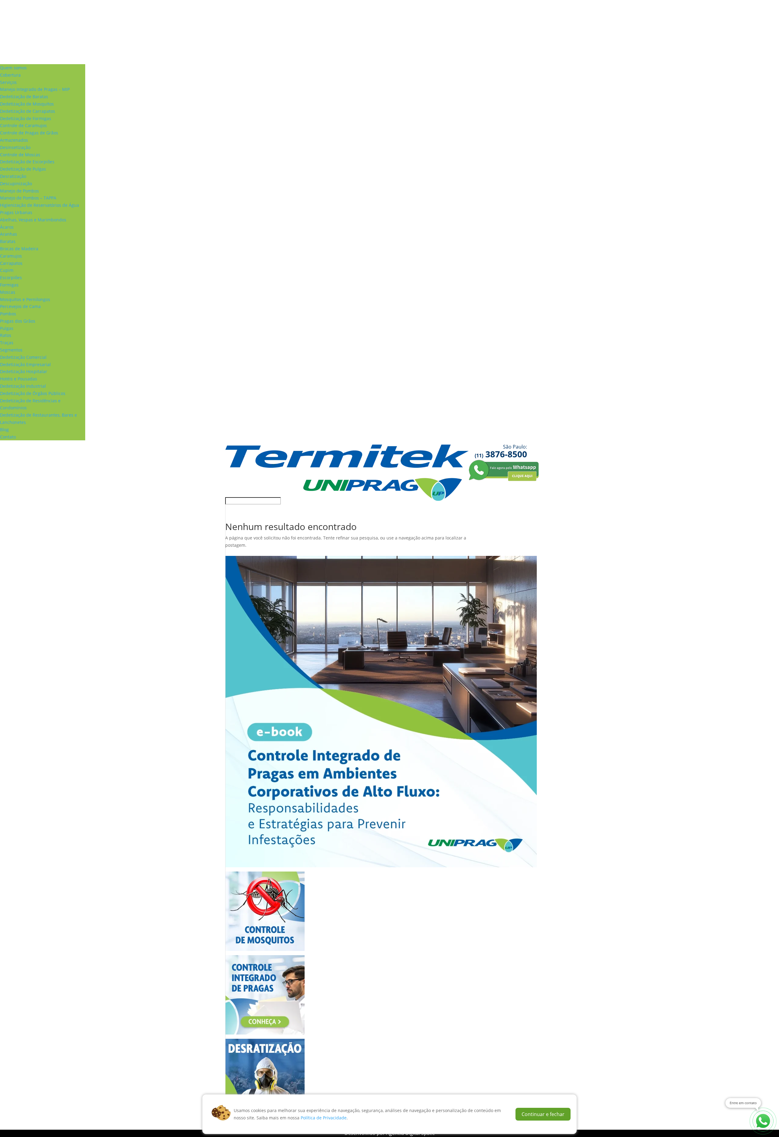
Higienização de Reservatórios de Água (39, 205)
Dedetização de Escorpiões (27, 162)
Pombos (8, 314)
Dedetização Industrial (23, 386)
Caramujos (11, 256)
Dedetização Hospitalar (23, 371)
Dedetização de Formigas (25, 118)
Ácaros (7, 227)
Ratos (5, 335)
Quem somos (13, 68)
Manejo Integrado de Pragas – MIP (35, 89)
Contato (8, 437)
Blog (4, 429)
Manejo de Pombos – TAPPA (28, 198)
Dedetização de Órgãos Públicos (32, 393)
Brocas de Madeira (19, 248)
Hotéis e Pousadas (18, 379)
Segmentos (11, 350)
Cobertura (10, 75)
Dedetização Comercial (23, 357)
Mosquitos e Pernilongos (25, 299)
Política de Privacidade (324, 1118)
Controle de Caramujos (23, 125)
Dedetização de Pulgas (23, 169)
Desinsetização (15, 147)
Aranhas (8, 234)
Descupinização (16, 183)
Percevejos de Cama (20, 306)
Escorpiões (11, 277)
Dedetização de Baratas (24, 96)
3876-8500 (501, 454)
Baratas (8, 241)
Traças (6, 342)
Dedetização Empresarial (25, 364)
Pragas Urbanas (16, 212)
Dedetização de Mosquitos (27, 104)
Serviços (8, 82)
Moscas (7, 292)
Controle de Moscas (20, 155)
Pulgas (6, 328)
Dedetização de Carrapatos (27, 111)
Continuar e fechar (543, 1114)
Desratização (13, 176)
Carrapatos (11, 263)
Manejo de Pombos (19, 191)
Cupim (6, 270)
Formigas (9, 285)
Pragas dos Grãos (17, 321)
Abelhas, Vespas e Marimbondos (33, 220)
